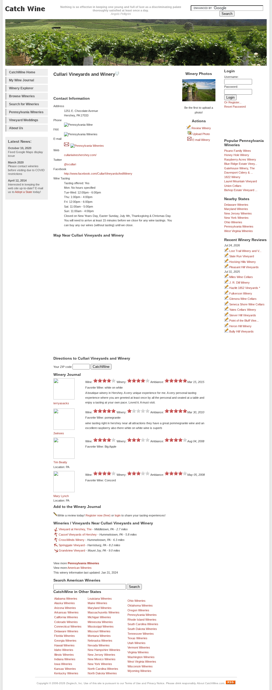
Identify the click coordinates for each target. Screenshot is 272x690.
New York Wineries (236, 217)
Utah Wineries (137, 643)
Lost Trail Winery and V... (244, 251)
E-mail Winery (201, 139)
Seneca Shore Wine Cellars (246, 304)
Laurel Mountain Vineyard (240, 181)
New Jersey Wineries (238, 213)
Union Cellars (232, 185)
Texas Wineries (137, 638)
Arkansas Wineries (66, 612)
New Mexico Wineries (102, 659)
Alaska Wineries (64, 603)
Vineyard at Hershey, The (75, 529)
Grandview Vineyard (72, 550)
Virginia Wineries (138, 652)
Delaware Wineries (236, 204)
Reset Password (235, 106)
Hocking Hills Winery (242, 261)
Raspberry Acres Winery (240, 159)
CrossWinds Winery (71, 539)
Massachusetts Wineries (104, 612)
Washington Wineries (141, 657)
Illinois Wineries (64, 654)
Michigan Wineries (99, 617)
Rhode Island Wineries (142, 619)
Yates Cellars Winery (242, 309)
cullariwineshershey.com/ (80, 155)
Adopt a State (23, 191)
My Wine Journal (21, 80)
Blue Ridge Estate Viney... (240, 163)
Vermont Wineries (139, 647)
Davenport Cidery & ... (238, 172)
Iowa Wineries (63, 664)
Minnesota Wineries (100, 622)
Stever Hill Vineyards (242, 315)
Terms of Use (133, 683)
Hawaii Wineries (64, 645)
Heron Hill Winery (240, 326)
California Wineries (66, 617)
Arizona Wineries (65, 607)
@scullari (70, 164)
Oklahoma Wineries (140, 605)
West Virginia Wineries (238, 231)
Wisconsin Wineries (140, 666)
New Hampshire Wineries (104, 649)
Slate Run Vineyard (241, 256)
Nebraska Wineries (100, 640)
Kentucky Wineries (66, 673)
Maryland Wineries (236, 209)
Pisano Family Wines (237, 150)
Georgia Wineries (65, 640)
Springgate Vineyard (72, 545)
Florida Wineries (64, 635)
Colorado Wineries (66, 622)
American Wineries (79, 567)
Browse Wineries (22, 96)
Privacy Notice (155, 683)
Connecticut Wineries (68, 626)
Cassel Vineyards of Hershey (78, 534)
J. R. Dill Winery (239, 282)
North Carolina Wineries (103, 668)
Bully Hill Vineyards (241, 331)
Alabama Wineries (65, 598)
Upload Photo (201, 134)
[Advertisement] (26, 282)
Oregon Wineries (138, 610)
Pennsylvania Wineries (26, 112)
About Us (16, 128)
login (118, 515)
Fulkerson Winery (240, 293)
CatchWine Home (22, 72)
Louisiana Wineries (100, 598)
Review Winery (201, 128)
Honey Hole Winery (236, 155)
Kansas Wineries (65, 668)
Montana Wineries (99, 635)
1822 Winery (232, 177)
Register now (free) (98, 515)
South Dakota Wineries (142, 628)
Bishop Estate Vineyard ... (240, 190)
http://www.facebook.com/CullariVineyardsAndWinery (98, 173)
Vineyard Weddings (23, 120)
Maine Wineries (97, 603)
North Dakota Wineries (102, 673)
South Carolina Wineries (143, 624)
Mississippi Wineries (101, 626)
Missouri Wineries (99, 631)
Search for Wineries (24, 104)
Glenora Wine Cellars (242, 298)
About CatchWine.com (210, 683)
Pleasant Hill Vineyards (243, 267)
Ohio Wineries (233, 222)
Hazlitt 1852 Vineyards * (244, 287)
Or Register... (232, 102)
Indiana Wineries (64, 659)
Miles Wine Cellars (240, 277)
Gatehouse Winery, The (239, 168)
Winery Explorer (21, 88)
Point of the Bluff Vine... (243, 320)
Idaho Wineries (63, 649)
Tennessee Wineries (141, 633)
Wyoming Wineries (139, 670)
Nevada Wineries (99, 645)
